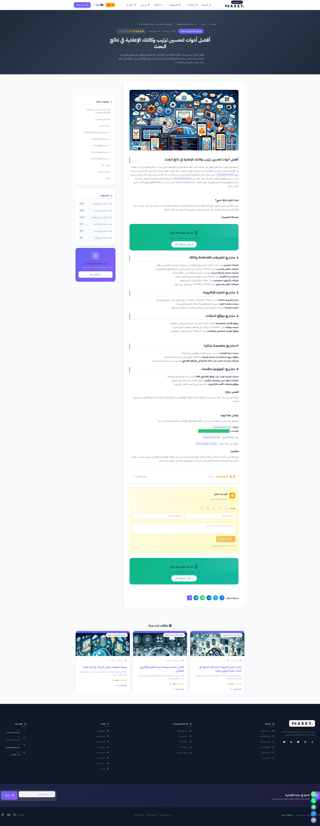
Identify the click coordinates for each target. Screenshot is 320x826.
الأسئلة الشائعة (100, 742)
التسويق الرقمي (265, 752)
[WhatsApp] (202, 597)
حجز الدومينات (183, 736)
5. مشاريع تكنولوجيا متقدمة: (100, 158)
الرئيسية (205, 5)
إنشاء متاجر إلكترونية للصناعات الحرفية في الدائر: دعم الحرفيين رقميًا (220, 669)
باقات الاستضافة (183, 731)
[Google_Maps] (313, 807)
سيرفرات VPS (184, 747)
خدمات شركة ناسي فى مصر (96, 210)
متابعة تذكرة (101, 758)
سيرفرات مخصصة (182, 752)
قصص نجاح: (106, 165)
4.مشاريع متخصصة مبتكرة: (100, 152)
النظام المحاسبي (265, 747)
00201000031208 (222, 427)
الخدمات (191, 5)
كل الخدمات (266, 758)
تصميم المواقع (265, 731)
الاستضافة (173, 5)
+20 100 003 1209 (13, 740)
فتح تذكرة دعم (100, 752)
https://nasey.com (182, 178)
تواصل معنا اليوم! (104, 171)
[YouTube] (284, 742)
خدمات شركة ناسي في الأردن (96, 237)
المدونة (203, 24)
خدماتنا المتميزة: (104, 125)
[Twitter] (215, 597)
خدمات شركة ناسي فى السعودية (186, 24)
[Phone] (313, 800)
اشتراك (7, 795)
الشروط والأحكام (151, 815)
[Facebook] (222, 597)
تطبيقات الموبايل (265, 742)
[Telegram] (196, 597)
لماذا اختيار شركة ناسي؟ (102, 119)
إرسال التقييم (224, 539)
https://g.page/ (203, 443)
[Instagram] (298, 742)
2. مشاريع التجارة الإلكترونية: (100, 138)
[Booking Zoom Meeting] (313, 813)
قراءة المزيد (237, 689)
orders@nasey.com (13, 747)
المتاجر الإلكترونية (265, 736)
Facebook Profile (225, 174)
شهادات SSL (184, 742)
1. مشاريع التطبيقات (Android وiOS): (97, 132)
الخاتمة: (107, 178)
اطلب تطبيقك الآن (183, 244)
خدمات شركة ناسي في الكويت (96, 224)
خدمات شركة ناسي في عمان (96, 231)
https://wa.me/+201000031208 (214, 431)
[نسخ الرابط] (189, 597)
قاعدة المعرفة (101, 736)
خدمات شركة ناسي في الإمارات (96, 203)
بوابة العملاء (101, 731)
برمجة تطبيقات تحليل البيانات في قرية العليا (105, 667)
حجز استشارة (101, 763)
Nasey (214, 443)
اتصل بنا (130, 5)
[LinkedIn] (209, 597)
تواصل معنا (94, 274)
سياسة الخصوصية (165, 815)
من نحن (144, 5)
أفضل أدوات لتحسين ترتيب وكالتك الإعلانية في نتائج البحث (98, 111)
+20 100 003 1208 (13, 732)
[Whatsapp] (313, 794)
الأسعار (156, 5)
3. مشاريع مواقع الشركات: (101, 145)
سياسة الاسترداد (139, 815)
